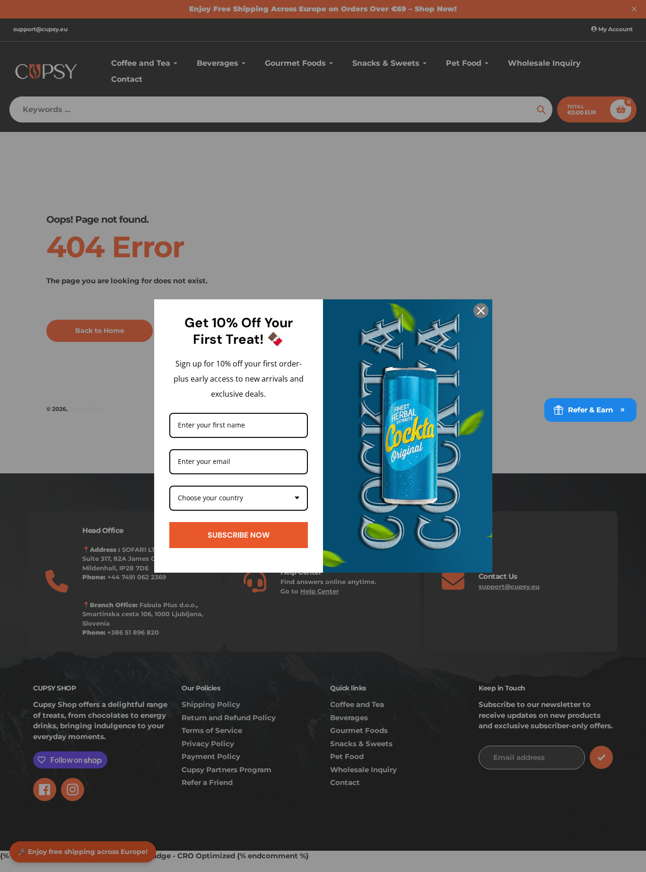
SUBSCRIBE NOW (239, 535)
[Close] (481, 310)
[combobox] (238, 498)
